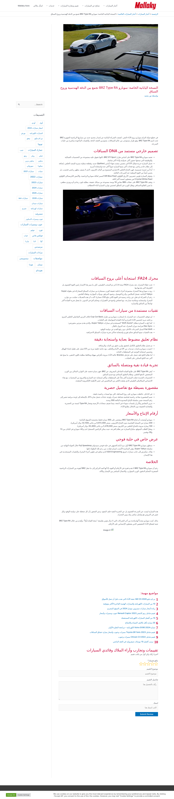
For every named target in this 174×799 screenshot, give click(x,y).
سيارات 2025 (37, 193)
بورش (23, 133)
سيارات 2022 (36, 176)
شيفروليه (39, 214)
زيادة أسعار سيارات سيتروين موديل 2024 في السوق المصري (131, 608)
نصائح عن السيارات (92, 5)
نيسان (40, 264)
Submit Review (146, 714)
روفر (33, 156)
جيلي (41, 156)
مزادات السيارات (35, 252)
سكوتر (40, 161)
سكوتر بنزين (29, 161)
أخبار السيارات (111, 5)
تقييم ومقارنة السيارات (69, 5)
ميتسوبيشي (24, 258)
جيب (21, 150)
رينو (25, 156)
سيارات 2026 (37, 198)
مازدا (27, 241)
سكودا (40, 166)
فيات (26, 236)
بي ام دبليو (39, 138)
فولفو (32, 230)
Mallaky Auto (24, 5)
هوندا (31, 264)
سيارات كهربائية (37, 208)
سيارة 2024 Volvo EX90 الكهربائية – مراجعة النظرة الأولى (131, 627)
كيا (41, 241)
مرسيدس (38, 247)
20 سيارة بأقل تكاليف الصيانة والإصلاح (140, 622)
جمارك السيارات (35, 150)
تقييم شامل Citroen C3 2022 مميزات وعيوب (136, 637)
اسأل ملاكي (38, 5)
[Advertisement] (108, 118)
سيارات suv (23, 198)
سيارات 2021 (29, 171)
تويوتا (40, 144)
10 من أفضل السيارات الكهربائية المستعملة (138, 618)
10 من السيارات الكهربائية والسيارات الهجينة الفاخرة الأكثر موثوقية (129, 604)
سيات (40, 171)
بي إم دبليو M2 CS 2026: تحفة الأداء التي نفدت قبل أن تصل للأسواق (128, 599)
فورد (40, 230)
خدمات (51, 5)
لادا (34, 241)
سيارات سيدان (37, 203)
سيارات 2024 (37, 188)
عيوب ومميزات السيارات (31, 224)
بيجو (28, 138)
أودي (33, 123)
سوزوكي (30, 166)
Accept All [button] (11, 795)
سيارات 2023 (37, 182)
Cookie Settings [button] (23, 795)
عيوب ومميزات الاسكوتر (34, 219)
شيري (24, 208)
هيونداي (39, 270)
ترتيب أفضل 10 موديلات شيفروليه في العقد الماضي (133, 641)
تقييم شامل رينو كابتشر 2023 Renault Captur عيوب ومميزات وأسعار (127, 613)
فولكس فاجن (37, 236)
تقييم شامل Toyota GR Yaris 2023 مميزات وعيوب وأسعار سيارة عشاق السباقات (122, 632)
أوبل (41, 123)
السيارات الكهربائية (36, 133)
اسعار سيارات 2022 (35, 128)
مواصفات (37, 258)
